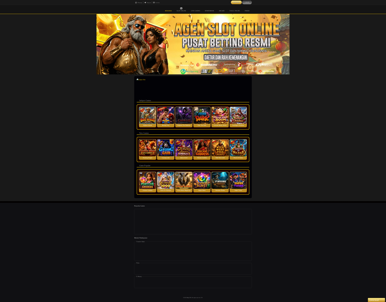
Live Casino (195, 11)
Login (247, 2)
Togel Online (234, 11)
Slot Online (181, 11)
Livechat (157, 2)
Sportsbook (209, 11)
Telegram (148, 2)
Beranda (168, 11)
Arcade (222, 11)
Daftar (236, 2)
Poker (247, 11)
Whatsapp (139, 2)
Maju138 (189, 297)
